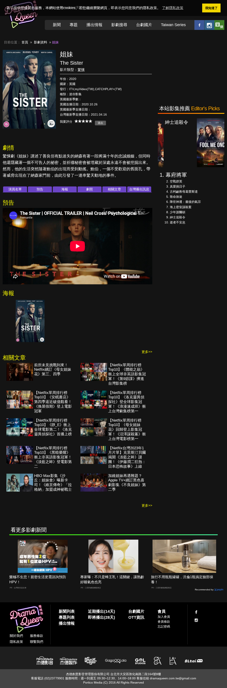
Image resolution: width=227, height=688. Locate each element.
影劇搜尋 (119, 25)
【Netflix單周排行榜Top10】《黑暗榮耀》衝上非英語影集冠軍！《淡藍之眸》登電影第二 (53, 457)
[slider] (83, 121)
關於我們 (16, 636)
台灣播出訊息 (139, 189)
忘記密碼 (164, 626)
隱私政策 (16, 641)
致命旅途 (176, 196)
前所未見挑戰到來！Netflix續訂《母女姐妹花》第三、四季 (52, 369)
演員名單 (15, 189)
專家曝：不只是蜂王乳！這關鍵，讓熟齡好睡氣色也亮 (112, 579)
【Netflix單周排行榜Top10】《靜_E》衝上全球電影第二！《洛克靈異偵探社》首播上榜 (53, 427)
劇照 (89, 189)
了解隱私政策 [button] (172, 8)
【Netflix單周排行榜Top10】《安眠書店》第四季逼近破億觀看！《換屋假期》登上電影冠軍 (53, 402)
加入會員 (164, 616)
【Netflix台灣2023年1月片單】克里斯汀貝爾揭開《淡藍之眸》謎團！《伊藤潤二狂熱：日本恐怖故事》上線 (127, 457)
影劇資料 (40, 42)
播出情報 (94, 25)
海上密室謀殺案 (181, 207)
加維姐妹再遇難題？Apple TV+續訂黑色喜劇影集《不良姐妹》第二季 (127, 483)
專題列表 (67, 617)
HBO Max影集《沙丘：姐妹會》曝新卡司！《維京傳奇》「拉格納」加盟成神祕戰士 (53, 483)
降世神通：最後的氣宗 (185, 201)
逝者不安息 (177, 222)
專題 (74, 25)
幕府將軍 (176, 175)
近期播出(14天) (101, 611)
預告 (40, 189)
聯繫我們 (36, 641)
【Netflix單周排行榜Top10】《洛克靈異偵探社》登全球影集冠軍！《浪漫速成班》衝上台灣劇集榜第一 (127, 402)
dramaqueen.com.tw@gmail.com (173, 678)
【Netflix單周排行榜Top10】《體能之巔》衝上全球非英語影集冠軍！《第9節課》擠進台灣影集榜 (127, 374)
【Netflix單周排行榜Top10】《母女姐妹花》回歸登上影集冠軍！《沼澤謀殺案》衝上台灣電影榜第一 (127, 429)
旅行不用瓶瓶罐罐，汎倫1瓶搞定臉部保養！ (182, 579)
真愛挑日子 (177, 186)
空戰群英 (176, 181)
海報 (64, 189)
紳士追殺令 (177, 217)
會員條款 (164, 621)
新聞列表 (67, 611)
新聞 (57, 25)
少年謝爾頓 (177, 212)
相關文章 (114, 189)
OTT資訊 (136, 617)
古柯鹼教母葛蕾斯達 (184, 191)
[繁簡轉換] (219, 25)
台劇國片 (144, 25)
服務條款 (36, 636)
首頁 (25, 42)
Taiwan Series (173, 25)
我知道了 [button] (211, 8)
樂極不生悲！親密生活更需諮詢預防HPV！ (37, 579)
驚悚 (81, 70)
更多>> (147, 352)
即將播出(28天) (101, 617)
